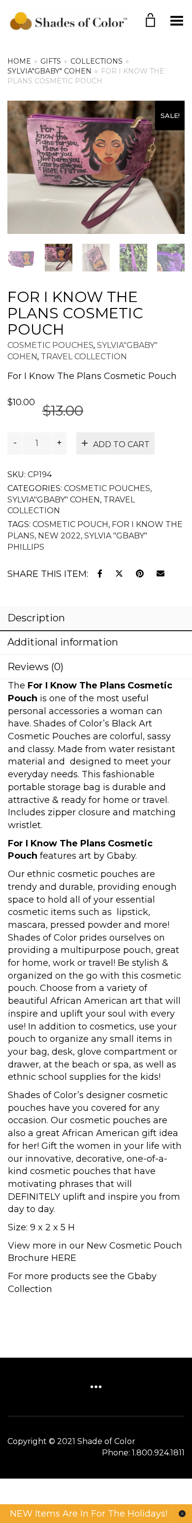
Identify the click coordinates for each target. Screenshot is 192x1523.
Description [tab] (36, 618)
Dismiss (182, 1513)
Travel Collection (84, 356)
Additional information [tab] (62, 642)
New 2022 (59, 535)
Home (19, 61)
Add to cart (121, 444)
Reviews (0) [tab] (35, 667)
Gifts (50, 61)
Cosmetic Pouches (50, 345)
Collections (96, 61)
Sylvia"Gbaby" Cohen (49, 71)
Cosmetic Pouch (70, 524)
